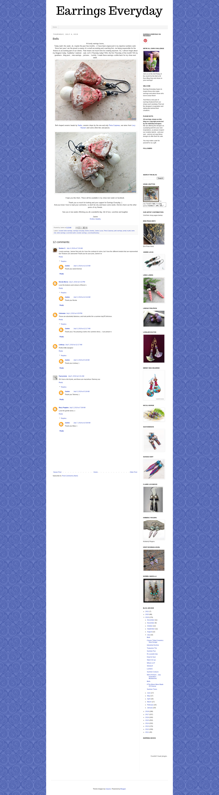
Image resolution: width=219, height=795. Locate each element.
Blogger (123, 789)
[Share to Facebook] (84, 227)
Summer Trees (152, 689)
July (148, 635)
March (149, 702)
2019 (147, 617)
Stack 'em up (151, 660)
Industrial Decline (153, 645)
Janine (67, 266)
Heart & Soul (151, 657)
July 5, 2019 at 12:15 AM (82, 266)
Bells (148, 681)
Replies (63, 261)
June (149, 693)
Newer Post (57, 472)
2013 (147, 726)
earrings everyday (78, 230)
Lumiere (150, 669)
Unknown (62, 313)
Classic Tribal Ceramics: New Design (155, 641)
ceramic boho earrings (65, 230)
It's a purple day (152, 654)
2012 (147, 729)
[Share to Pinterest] (86, 227)
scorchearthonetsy (93, 233)
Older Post (133, 472)
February (150, 705)
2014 (147, 723)
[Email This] (77, 227)
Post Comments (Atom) (70, 476)
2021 (147, 611)
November (151, 623)
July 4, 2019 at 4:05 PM (74, 313)
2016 (147, 717)
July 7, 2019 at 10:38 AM (82, 423)
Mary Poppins (64, 407)
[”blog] (151, 201)
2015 (147, 720)
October (150, 626)
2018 (147, 711)
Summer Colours (153, 672)
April (149, 699)
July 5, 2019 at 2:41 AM (76, 376)
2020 (147, 614)
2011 (147, 732)
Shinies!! (150, 666)
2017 (147, 714)
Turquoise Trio (152, 648)
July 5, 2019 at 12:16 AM (82, 297)
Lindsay (62, 345)
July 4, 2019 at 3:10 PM (77, 282)
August (149, 632)
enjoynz (108, 789)
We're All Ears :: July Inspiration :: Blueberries (154, 676)
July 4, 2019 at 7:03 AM (75, 248)
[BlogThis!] (79, 227)
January (150, 708)
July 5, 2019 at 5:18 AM (81, 360)
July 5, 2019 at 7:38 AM (77, 407)
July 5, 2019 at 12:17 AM (82, 328)
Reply (61, 257)
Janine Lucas (99, 230)
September (151, 629)
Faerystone (63, 376)
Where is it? (151, 663)
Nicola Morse (63, 282)
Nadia (80, 125)
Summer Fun (151, 651)
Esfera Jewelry (95, 219)
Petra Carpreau (114, 125)
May (148, 696)
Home (55, 27)
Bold (148, 637)
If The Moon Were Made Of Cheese (155, 685)
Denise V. (62, 248)
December (151, 620)
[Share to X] (81, 227)
